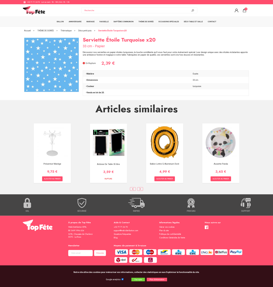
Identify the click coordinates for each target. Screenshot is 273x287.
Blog (116, 237)
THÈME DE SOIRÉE (146, 22)
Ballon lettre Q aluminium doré (164, 164)
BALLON (60, 22)
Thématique (66, 30)
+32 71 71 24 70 (33, 2)
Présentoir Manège (52, 164)
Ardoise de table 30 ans (108, 164)
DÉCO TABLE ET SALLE (193, 22)
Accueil (27, 30)
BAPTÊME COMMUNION (124, 22)
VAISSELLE (104, 22)
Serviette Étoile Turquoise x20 (112, 30)
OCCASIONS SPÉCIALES (168, 22)
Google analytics (113, 279)
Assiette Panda (221, 164)
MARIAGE (90, 22)
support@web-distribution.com (126, 230)
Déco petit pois (85, 30)
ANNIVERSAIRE (75, 22)
